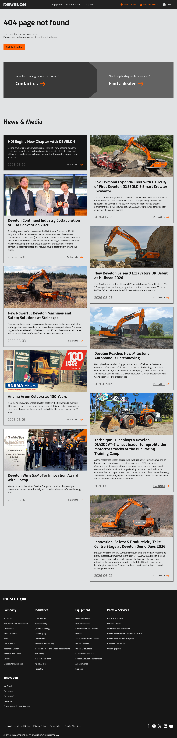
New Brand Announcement (15, 623)
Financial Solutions (116, 643)
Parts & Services (73, 4)
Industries (41, 610)
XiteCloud (7, 701)
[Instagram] (154, 726)
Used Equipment (114, 649)
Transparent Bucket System (16, 706)
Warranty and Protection (118, 628)
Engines (79, 669)
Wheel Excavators (83, 649)
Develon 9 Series (83, 618)
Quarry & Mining (42, 628)
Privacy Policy (39, 726)
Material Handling (43, 659)
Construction (41, 618)
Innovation (10, 678)
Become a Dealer (11, 649)
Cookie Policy (55, 726)
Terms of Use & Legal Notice (16, 726)
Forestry (39, 669)
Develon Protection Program (120, 638)
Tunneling (39, 653)
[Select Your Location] (164, 4)
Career (6, 659)
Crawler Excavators (84, 653)
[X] (160, 726)
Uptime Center (114, 623)
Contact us (8, 628)
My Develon (8, 686)
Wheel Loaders (82, 643)
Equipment (57, 4)
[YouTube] (171, 726)
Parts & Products (115, 618)
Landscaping (40, 633)
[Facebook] (148, 726)
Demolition (40, 638)
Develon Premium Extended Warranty (124, 633)
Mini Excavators (82, 623)
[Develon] (14, 4)
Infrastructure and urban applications (52, 649)
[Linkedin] (165, 726)
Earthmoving (41, 623)
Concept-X (8, 691)
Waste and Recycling (44, 643)
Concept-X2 (8, 696)
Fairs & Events (10, 633)
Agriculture (40, 664)
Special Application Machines (88, 659)
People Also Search (74, 726)
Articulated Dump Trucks (87, 638)
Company (88, 4)
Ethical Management (13, 664)
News (5, 638)
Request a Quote (151, 4)
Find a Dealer (130, 4)
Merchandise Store (12, 653)
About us (7, 618)
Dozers (78, 633)
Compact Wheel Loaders (86, 628)
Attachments (81, 664)
